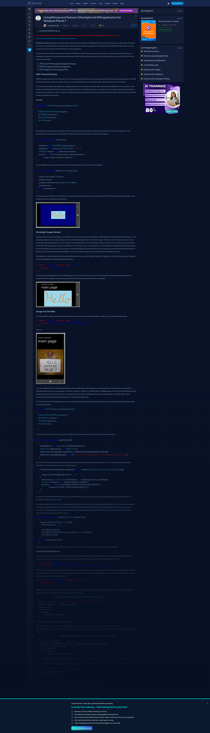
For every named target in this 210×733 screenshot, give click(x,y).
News (78, 3)
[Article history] (64, 25)
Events (115, 3)
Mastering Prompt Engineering (154, 60)
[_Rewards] (30, 41)
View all (179, 11)
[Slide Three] (86, 10)
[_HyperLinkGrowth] (29, 49)
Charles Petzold (53, 25)
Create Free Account (82, 728)
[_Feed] (30, 13)
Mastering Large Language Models (156, 56)
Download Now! (165, 30)
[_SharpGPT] (30, 45)
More (122, 3)
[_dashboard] (30, 17)
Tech (72, 3)
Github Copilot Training (152, 70)
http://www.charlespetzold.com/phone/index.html (55, 38)
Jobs (100, 3)
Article (134, 25)
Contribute (178, 3)
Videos (85, 3)
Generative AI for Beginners (153, 74)
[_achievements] (30, 29)
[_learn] (30, 25)
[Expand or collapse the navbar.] (29, 9)
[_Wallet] (30, 21)
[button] (92, 25)
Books (107, 3)
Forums (93, 3)
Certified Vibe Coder (151, 65)
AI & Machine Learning (151, 51)
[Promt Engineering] (161, 98)
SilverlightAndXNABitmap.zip (49, 31)
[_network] (30, 33)
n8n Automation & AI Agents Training (157, 79)
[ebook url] (148, 40)
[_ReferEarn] (30, 37)
